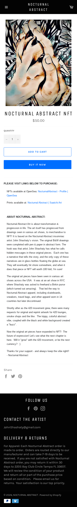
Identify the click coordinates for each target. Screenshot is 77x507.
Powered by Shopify (50, 495)
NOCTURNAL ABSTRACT (38, 7)
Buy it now (37, 164)
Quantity (9, 130)
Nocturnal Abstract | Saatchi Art (45, 202)
